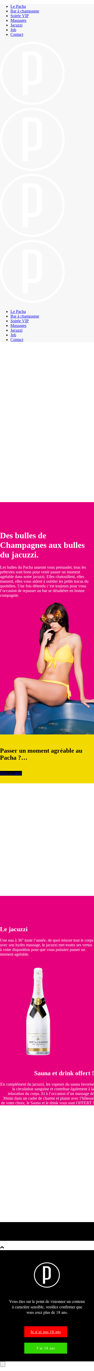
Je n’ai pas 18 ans (46, 1331)
